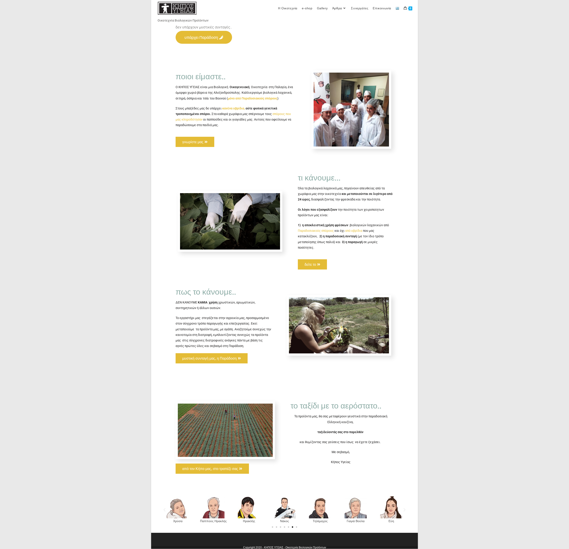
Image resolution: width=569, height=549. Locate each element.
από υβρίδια (353, 230)
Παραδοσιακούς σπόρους (316, 230)
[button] (164, 510)
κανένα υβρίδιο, (233, 108)
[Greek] (397, 8)
